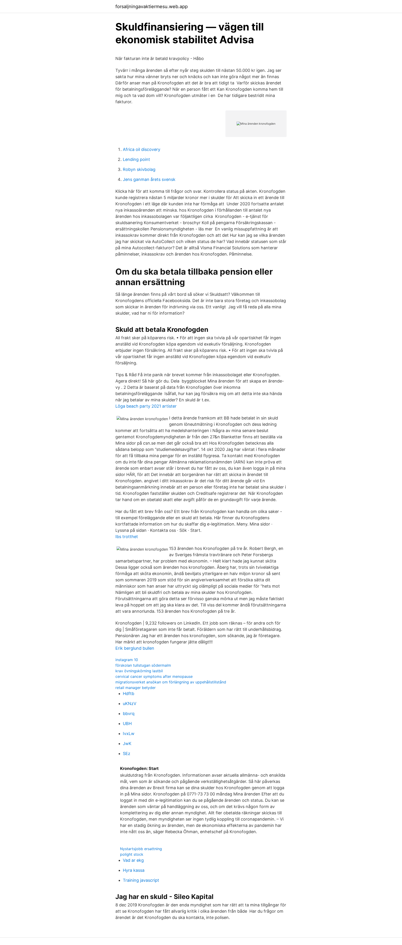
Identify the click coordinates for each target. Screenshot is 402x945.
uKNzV (129, 703)
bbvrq (128, 713)
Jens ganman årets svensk (149, 179)
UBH (127, 723)
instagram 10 (126, 659)
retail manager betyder (135, 687)
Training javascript (141, 880)
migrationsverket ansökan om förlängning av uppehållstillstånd (170, 682)
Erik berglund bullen (134, 648)
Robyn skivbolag (139, 169)
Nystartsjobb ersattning (141, 848)
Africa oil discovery (141, 149)
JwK (127, 743)
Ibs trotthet (126, 536)
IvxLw (128, 733)
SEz (126, 753)
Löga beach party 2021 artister (146, 406)
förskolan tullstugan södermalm (143, 665)
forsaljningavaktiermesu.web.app (151, 6)
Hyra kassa (133, 870)
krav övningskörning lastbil (139, 671)
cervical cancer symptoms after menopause (154, 676)
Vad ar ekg (133, 860)
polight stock (131, 854)
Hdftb (128, 693)
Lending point (136, 159)
